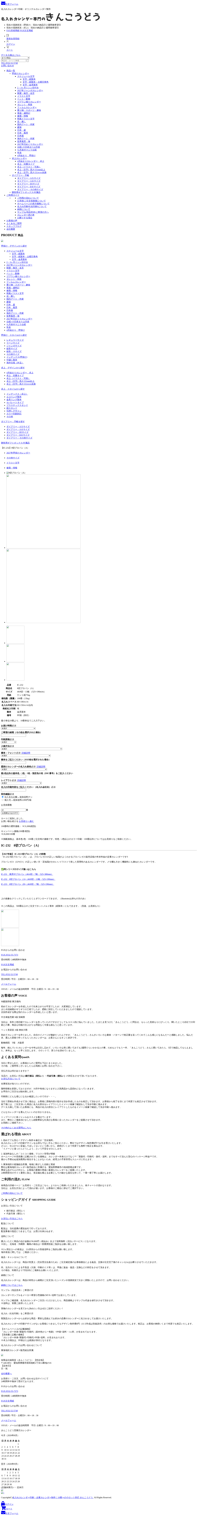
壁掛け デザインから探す (14, 246)
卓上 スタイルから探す (13, 389)
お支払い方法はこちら (12, 1218)
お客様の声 (11, 220)
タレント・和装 (24, 104)
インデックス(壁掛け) (16, 357)
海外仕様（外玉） (15, 363)
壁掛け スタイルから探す (14, 335)
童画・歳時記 (23, 113)
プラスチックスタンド (17, 405)
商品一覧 (10, 71)
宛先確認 (5, 794)
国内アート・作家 (25, 124)
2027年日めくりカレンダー (30, 144)
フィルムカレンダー (27, 107)
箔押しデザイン (14, 411)
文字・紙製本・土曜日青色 (35, 82)
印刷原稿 (5, 739)
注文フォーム (11, 4)
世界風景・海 (23, 141)
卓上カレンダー (19, 158)
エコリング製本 (14, 397)
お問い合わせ (7, 66)
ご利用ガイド (12, 195)
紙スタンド (11, 408)
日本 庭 (21, 130)
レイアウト (6, 780)
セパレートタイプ (15, 402)
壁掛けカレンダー (20, 73)
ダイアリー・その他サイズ (30, 189)
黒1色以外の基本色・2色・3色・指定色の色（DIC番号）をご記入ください (37, 773)
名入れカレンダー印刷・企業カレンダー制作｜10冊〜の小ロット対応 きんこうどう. (53, 1497)
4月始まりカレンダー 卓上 (30, 161)
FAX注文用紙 (26, 30)
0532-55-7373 (9, 955)
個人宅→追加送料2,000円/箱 (17, 800)
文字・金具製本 (30, 85)
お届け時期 (6, 725)
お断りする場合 (24, 218)
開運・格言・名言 (25, 93)
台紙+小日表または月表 (28, 147)
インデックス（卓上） (17, 394)
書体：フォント (8, 753)
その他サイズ (12, 354)
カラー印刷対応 (14, 414)
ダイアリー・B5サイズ (28, 184)
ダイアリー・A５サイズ (28, 178)
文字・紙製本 (29, 79)
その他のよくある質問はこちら (16, 1128)
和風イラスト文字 (25, 119)
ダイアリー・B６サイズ (28, 186)
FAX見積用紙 (12, 30)
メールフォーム (8, 984)
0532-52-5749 (9, 63)
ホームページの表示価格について (33, 203)
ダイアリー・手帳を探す (13, 421)
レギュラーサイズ (15, 340)
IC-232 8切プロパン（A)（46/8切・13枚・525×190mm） (28, 879)
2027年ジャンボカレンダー (30, 90)
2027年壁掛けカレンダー (18, 453)
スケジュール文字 (25, 76)
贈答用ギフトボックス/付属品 (26, 192)
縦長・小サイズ (14, 351)
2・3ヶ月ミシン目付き (28, 87)
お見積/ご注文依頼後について (31, 201)
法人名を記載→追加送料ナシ (18, 797)
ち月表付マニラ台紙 (27, 150)
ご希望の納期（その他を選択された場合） (21, 732)
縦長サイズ (11, 348)
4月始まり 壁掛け (26, 155)
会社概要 (10, 229)
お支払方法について (10, 1079)
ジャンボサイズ (14, 346)
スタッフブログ (14, 226)
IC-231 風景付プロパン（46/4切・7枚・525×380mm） (27, 874)
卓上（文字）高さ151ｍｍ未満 (31, 172)
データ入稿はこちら (10, 55)
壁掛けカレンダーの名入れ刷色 (16, 766)
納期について (23, 209)
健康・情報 (22, 116)
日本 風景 (22, 133)
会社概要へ (6, 1373)
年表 (19, 153)
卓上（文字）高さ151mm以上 (31, 170)
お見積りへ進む (26, 821)
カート (9, 50)
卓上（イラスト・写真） (29, 167)
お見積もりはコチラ (10, 813)
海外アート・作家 (25, 138)
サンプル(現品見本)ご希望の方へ (33, 212)
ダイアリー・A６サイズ (28, 181)
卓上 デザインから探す (13, 368)
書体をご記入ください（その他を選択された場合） (26, 759)
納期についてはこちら (12, 1285)
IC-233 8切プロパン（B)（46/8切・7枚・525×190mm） (27, 884)
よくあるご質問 (14, 223)
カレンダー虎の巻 (25, 215)
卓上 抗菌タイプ (25, 164)
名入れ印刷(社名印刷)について (32, 206)
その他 (9, 416)
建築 (19, 127)
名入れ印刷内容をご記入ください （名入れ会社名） (26, 787)
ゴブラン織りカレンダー (29, 102)
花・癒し (21, 121)
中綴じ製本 (11, 360)
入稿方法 (5, 746)
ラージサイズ (12, 343)
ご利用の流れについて (28, 198)
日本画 (20, 136)
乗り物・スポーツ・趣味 (29, 110)
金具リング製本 (14, 399)
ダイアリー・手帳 (20, 175)
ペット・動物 (23, 99)
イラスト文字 (23, 96)
